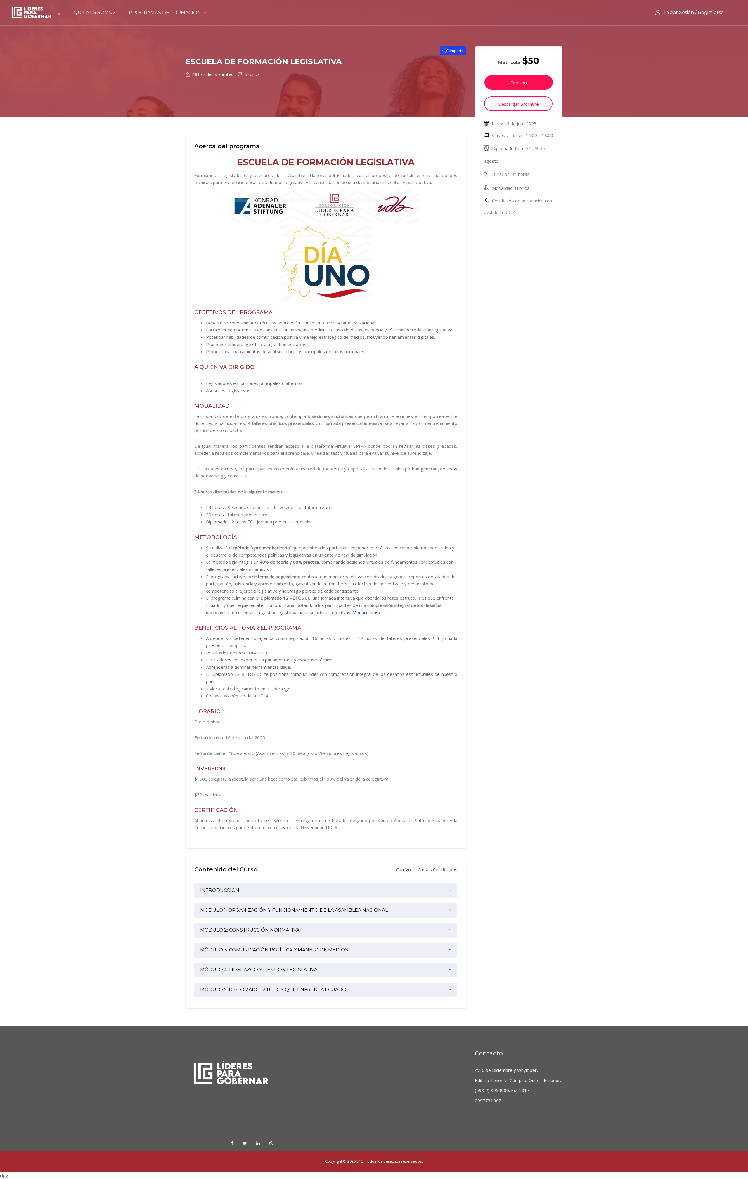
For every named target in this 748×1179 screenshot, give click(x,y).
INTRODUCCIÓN (219, 890)
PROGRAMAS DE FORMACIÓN (165, 12)
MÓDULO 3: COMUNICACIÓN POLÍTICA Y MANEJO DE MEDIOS (274, 950)
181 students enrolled (212, 74)
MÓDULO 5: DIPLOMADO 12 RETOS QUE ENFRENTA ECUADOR (275, 989)
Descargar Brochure (518, 104)
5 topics (252, 74)
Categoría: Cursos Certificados (426, 869)
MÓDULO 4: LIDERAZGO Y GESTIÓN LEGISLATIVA (258, 970)
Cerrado (518, 83)
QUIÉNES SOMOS (95, 12)
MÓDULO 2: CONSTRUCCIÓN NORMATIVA (249, 930)
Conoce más (366, 612)
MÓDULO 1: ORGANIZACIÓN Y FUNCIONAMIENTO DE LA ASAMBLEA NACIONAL (294, 910)
